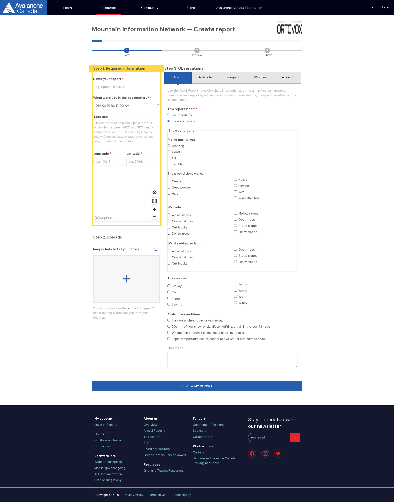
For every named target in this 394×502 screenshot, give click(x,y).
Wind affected (248, 198)
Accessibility (181, 495)
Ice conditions (182, 115)
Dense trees (181, 234)
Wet (241, 192)
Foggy (176, 298)
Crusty (177, 181)
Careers (198, 452)
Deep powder (181, 187)
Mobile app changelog (109, 468)
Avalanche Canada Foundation (239, 8)
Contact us (102, 446)
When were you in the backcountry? (121, 98)
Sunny (242, 284)
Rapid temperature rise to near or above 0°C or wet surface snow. (219, 339)
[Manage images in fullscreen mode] (156, 249)
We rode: (175, 207)
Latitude (133, 154)
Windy (242, 303)
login (385, 7)
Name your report (107, 79)
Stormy (177, 304)
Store (191, 8)
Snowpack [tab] (233, 77)
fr (379, 7)
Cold (175, 292)
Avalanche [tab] (205, 77)
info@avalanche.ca (107, 440)
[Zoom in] (154, 209)
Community (149, 8)
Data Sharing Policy (107, 480)
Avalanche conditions (183, 314)
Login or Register (106, 425)
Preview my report (196, 386)
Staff (147, 443)
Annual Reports (154, 431)
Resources (109, 8)
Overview (150, 425)
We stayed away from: (185, 243)
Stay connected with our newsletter (271, 422)
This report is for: (181, 109)
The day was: (177, 278)
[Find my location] (154, 192)
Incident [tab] (287, 77)
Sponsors (199, 431)
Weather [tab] (260, 77)
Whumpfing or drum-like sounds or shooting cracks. (208, 333)
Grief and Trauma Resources (164, 471)
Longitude (101, 154)
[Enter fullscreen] (154, 201)
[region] (126, 195)
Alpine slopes (181, 215)
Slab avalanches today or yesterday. (197, 320)
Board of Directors (157, 449)
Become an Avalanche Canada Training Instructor (214, 460)
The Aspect (152, 437)
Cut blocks (179, 227)
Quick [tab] (178, 77)
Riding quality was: (182, 140)
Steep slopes (248, 226)
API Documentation (108, 474)
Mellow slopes (248, 213)
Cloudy (177, 286)
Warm (242, 290)
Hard (175, 194)
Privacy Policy (133, 495)
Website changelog (108, 462)
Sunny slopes (247, 232)
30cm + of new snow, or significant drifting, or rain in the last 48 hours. (221, 327)
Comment (175, 348)
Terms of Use (157, 495)
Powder (243, 186)
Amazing (178, 146)
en (373, 7)
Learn (67, 8)
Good (176, 152)
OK (174, 158)
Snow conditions (183, 121)
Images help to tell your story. (116, 249)
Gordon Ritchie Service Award (165, 455)
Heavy (242, 180)
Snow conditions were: (185, 173)
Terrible (177, 164)
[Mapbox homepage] (104, 218)
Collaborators (202, 437)
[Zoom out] (154, 216)
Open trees (246, 220)
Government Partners (208, 425)
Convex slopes (182, 221)
